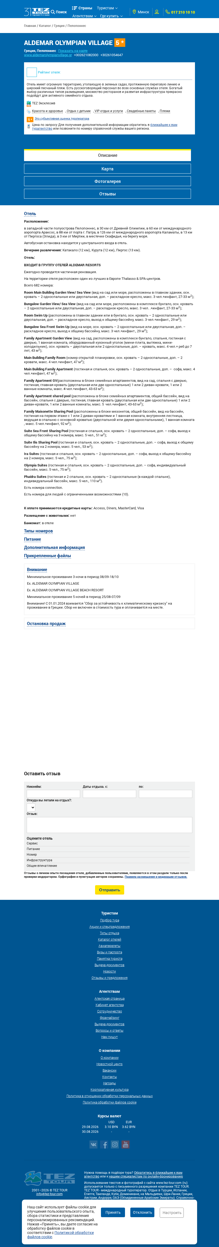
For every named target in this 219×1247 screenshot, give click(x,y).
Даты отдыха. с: (95, 786)
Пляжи (165, 111)
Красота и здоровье (47, 111)
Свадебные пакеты (141, 111)
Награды (109, 1083)
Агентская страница (109, 998)
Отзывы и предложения (110, 977)
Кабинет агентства (110, 1005)
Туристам (105, 8)
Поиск (61, 11)
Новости (109, 971)
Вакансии (109, 1070)
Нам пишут (109, 1037)
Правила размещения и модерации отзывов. (156, 877)
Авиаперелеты (109, 946)
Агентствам (82, 16)
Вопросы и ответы (109, 1030)
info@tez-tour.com (49, 1194)
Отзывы (107, 193)
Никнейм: (34, 786)
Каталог (45, 25)
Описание (107, 155)
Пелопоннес (77, 25)
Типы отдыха (109, 933)
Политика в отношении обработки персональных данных (110, 1096)
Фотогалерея (108, 181)
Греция (59, 25)
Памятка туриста (109, 958)
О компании (110, 1057)
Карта (107, 168)
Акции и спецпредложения (109, 926)
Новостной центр (109, 1064)
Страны (85, 7)
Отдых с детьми (79, 111)
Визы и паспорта (109, 952)
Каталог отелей (109, 939)
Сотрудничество (109, 1011)
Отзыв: (32, 813)
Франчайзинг (109, 1017)
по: (141, 786)
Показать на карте (73, 51)
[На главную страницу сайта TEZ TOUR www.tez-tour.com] (36, 12)
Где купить (109, 16)
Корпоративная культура (109, 1089)
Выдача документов (109, 965)
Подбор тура (109, 920)
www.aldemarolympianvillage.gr (48, 55)
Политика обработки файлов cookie (109, 1102)
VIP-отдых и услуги (109, 111)
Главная (30, 25)
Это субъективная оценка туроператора (62, 118)
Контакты (109, 1076)
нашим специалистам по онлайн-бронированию (146, 1176)
